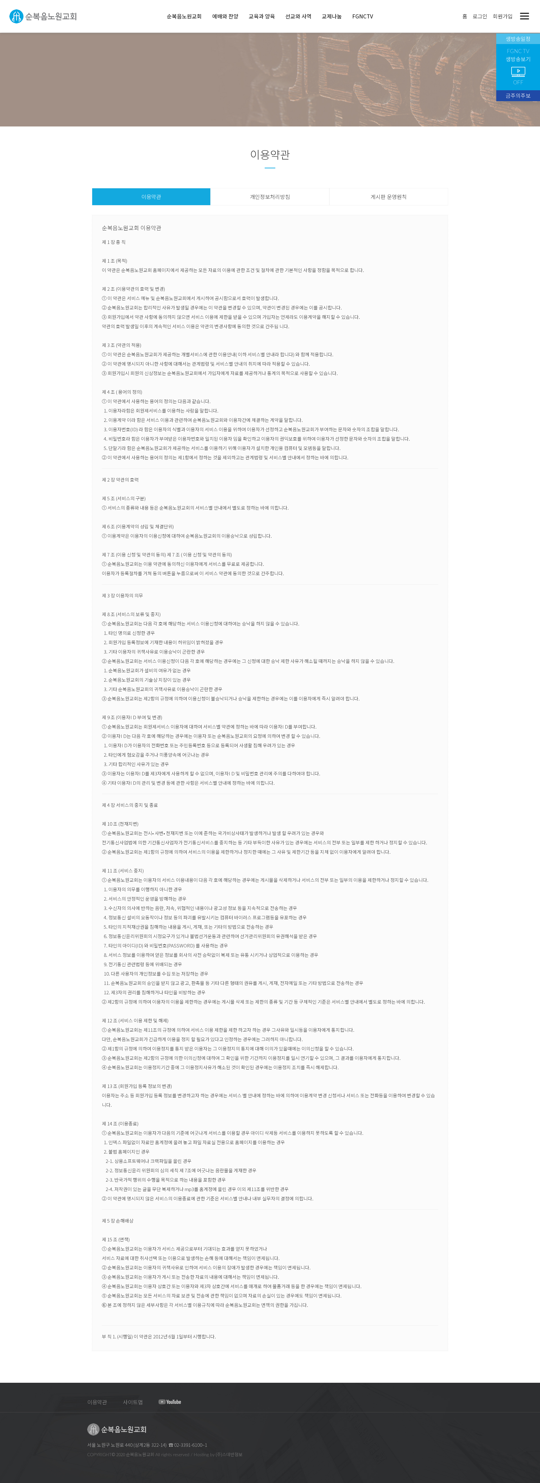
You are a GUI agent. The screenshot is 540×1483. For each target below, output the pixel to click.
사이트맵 (133, 1402)
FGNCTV (362, 16)
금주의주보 (518, 95)
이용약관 (151, 196)
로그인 (480, 16)
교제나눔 (332, 16)
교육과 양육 (262, 16)
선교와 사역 (298, 16)
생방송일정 (518, 38)
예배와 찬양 (225, 16)
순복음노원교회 (184, 16)
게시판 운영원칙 (389, 196)
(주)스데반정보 (229, 1454)
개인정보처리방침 (270, 196)
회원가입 (503, 16)
